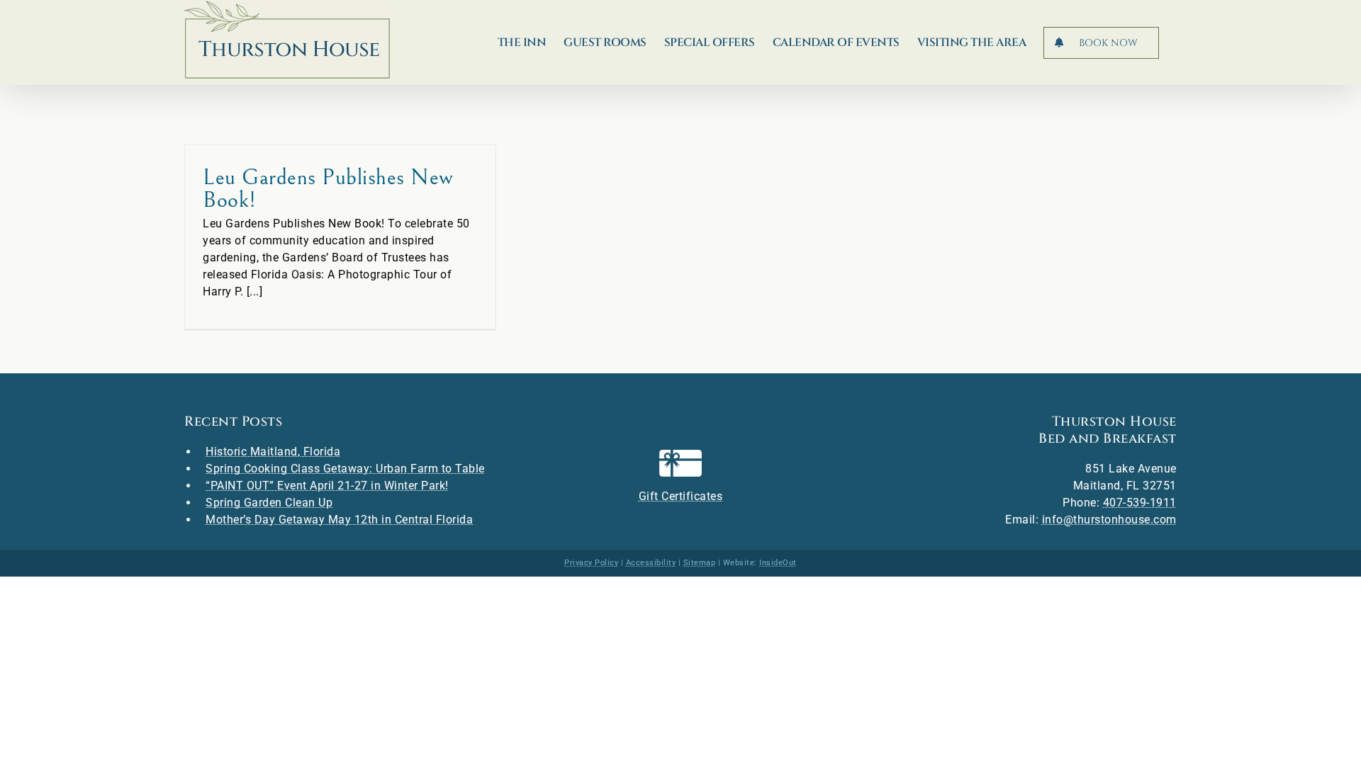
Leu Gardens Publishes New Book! (328, 188)
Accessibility (651, 562)
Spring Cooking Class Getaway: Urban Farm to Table (345, 468)
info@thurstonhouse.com (1109, 519)
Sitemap (699, 562)
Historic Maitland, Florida (273, 451)
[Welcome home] (287, 40)
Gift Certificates (681, 496)
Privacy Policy (591, 562)
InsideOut (778, 562)
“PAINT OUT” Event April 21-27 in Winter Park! (327, 485)
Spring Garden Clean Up (269, 502)
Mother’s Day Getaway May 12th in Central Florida (339, 519)
